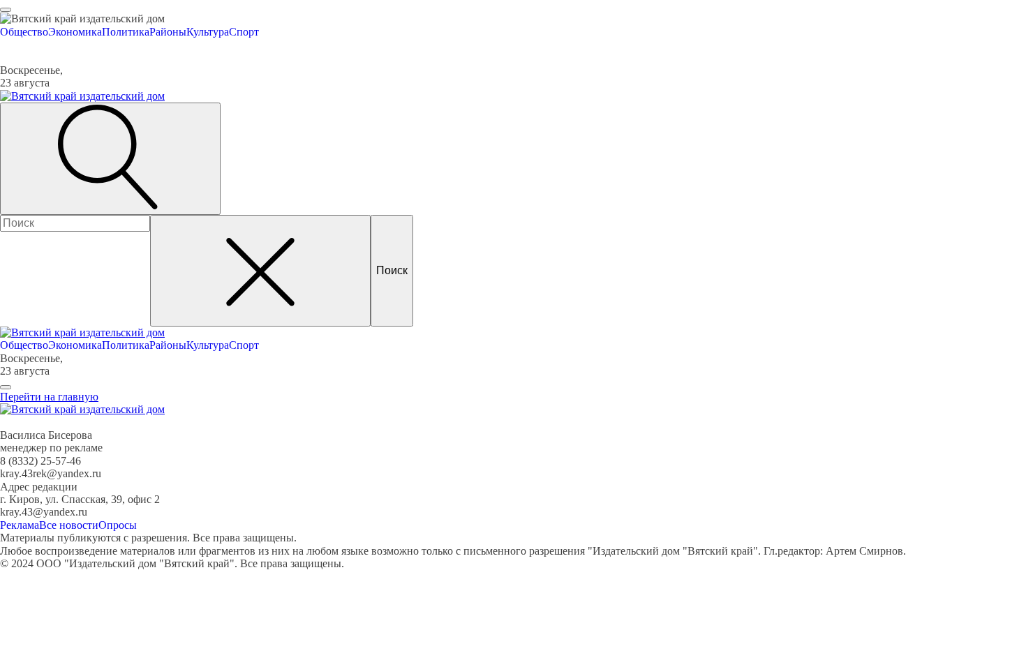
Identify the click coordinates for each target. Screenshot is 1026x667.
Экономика (75, 32)
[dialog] (513, 26)
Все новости (68, 525)
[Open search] (110, 158)
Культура (207, 32)
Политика (125, 32)
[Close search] (260, 271)
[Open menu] (5, 10)
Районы (167, 32)
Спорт (244, 32)
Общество (24, 32)
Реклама (19, 525)
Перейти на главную (49, 397)
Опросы (117, 525)
